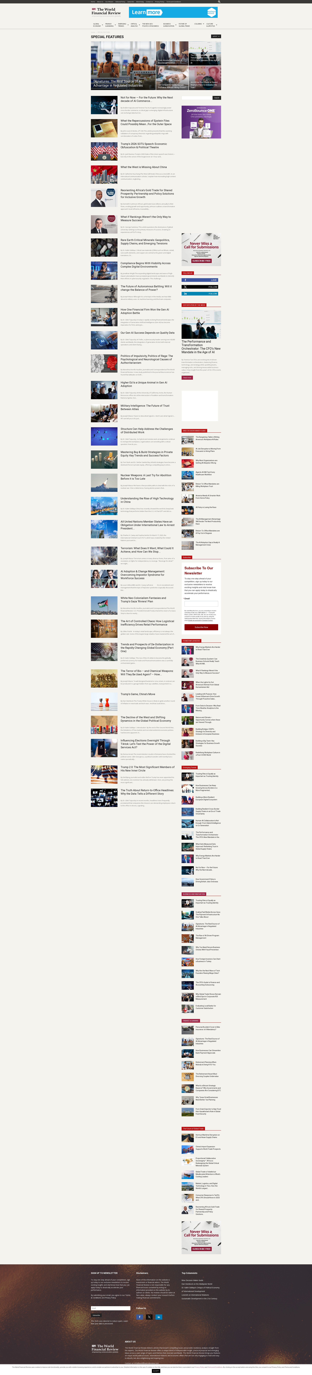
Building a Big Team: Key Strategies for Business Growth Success (208, 743)
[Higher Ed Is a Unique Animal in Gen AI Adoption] (104, 390)
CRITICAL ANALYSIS (134, 25)
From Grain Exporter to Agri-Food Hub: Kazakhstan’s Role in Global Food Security (208, 1111)
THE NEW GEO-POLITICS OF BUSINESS (150, 25)
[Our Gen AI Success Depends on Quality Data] (104, 340)
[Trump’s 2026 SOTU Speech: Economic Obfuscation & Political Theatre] (104, 151)
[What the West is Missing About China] (104, 174)
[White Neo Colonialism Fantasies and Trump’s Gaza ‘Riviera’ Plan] (104, 605)
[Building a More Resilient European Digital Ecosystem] (188, 800)
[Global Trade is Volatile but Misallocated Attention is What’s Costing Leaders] (188, 1175)
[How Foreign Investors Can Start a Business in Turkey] (188, 962)
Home (93, 2)
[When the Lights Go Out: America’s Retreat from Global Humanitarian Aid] (188, 685)
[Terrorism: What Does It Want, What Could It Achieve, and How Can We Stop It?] (104, 556)
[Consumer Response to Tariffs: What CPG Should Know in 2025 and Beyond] (188, 1198)
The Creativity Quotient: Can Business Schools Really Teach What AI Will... (207, 661)
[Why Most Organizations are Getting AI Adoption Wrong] (188, 463)
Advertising (140, 2)
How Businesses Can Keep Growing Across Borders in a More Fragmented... (206, 787)
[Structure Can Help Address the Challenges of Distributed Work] (104, 436)
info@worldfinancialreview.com (146, 1363)
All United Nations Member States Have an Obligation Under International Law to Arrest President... (148, 525)
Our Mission (109, 2)
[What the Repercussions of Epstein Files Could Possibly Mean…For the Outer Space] (104, 128)
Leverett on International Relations (195, 1295)
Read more (187, 378)
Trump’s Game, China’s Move (138, 694)
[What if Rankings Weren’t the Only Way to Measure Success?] (104, 224)
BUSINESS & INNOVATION (168, 25)
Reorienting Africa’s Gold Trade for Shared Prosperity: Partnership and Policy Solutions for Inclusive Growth (147, 194)
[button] (219, 2)
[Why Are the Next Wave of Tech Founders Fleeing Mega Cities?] (188, 973)
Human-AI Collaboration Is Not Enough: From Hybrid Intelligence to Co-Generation (208, 823)
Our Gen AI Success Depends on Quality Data (148, 332)
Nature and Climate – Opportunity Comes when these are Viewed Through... (208, 719)
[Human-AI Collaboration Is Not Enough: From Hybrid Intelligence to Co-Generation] (188, 823)
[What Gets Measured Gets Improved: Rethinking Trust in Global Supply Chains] (188, 847)
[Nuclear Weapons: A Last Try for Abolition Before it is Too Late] (104, 483)
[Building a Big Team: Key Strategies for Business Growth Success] (188, 744)
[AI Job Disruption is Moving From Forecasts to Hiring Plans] (188, 452)
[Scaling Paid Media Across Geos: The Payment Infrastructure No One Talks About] (188, 915)
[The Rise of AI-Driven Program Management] (188, 938)
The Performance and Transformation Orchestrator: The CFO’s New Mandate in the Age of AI (201, 347)
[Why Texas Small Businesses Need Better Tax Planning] (188, 1100)
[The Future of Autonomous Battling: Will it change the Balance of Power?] (104, 294)
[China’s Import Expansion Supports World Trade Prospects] (188, 1149)
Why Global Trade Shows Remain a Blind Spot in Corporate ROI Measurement (208, 996)
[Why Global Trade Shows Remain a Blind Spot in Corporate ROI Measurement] (188, 997)
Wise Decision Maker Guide (192, 1280)
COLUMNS (198, 24)
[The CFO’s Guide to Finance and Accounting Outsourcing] (188, 985)
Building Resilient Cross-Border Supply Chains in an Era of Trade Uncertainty (208, 811)
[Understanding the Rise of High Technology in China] (104, 506)
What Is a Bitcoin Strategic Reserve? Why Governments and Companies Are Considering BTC (208, 1088)
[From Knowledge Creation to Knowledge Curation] (172, 53)
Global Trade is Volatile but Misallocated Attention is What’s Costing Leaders (208, 1174)
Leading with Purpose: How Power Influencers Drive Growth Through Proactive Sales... (208, 696)
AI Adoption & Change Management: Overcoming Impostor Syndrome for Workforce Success (143, 575)
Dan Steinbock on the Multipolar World (197, 1284)
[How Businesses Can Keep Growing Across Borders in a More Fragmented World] (188, 788)
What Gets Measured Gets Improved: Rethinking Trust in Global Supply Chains (207, 846)
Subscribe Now (201, 627)
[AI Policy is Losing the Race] (188, 510)
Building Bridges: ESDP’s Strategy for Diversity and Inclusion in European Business (207, 731)
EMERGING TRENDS (122, 25)
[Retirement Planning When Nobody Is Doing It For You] (188, 1065)
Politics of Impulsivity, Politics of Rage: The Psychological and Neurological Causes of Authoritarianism (147, 359)
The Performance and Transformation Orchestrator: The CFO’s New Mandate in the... (208, 834)
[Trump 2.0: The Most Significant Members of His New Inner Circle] (104, 774)
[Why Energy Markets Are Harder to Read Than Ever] (188, 650)
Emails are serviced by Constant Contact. (200, 620)
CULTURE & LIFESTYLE (210, 25)
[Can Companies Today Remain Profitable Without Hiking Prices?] (172, 78)
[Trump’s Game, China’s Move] (104, 702)
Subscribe (130, 2)
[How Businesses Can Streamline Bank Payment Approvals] (188, 1053)
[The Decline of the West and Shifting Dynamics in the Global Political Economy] (104, 725)
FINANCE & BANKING (109, 25)
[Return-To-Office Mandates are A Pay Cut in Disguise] (188, 534)
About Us (100, 2)
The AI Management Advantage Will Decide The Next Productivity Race (208, 521)
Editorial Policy (120, 2)
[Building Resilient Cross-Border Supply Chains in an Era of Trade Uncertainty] (188, 812)
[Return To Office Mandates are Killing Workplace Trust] (188, 487)
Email (187, 599)
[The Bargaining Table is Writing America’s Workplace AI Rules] (188, 440)
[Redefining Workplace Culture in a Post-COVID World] (188, 755)
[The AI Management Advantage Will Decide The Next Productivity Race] (188, 522)
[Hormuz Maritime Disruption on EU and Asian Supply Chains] (188, 1138)
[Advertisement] (200, 406)
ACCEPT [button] (156, 1371)
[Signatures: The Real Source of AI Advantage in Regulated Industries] (123, 68)
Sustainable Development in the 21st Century (199, 1298)
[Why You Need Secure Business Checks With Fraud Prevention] (188, 950)
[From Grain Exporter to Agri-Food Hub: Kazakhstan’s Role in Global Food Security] (188, 1112)
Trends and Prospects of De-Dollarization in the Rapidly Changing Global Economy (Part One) (147, 648)
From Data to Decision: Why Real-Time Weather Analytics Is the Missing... (208, 708)
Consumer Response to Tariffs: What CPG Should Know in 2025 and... (208, 1197)
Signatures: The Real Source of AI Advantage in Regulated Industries (208, 926)
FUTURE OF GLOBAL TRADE (184, 25)
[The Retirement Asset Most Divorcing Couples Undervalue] (188, 1077)
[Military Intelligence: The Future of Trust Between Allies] (104, 413)
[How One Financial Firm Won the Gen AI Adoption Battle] (104, 317)
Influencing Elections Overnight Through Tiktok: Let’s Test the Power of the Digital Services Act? (146, 744)
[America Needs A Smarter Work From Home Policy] (188, 498)
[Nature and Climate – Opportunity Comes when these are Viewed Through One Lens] (188, 720)
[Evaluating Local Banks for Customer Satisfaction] (188, 1009)
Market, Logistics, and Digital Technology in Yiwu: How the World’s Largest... (207, 1185)
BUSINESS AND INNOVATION (194, 894)
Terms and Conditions (173, 2)
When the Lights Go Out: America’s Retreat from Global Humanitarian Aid (207, 684)
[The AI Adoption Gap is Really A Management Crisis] (188, 545)
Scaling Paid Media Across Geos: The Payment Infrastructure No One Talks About (208, 914)
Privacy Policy (159, 2)
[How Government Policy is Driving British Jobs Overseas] (188, 882)
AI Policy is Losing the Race (206, 507)
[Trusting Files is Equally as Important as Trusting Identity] (188, 777)
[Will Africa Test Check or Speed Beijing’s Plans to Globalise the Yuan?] (205, 78)
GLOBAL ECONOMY (97, 25)
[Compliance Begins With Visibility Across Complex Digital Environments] (104, 271)
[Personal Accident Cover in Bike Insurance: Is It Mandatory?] (188, 1030)
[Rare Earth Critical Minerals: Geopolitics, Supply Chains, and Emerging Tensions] (104, 247)
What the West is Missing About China (144, 167)
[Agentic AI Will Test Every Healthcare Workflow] (188, 475)
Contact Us (149, 2)
